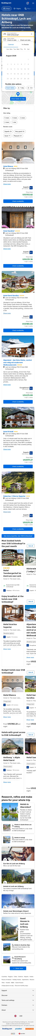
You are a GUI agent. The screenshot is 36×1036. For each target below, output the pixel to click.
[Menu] (33, 3)
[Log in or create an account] (27, 3)
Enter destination (12, 33)
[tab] (11, 44)
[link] (6, 118)
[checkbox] (28, 59)
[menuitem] (7, 8)
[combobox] (18, 35)
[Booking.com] (6, 3)
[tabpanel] (18, 69)
